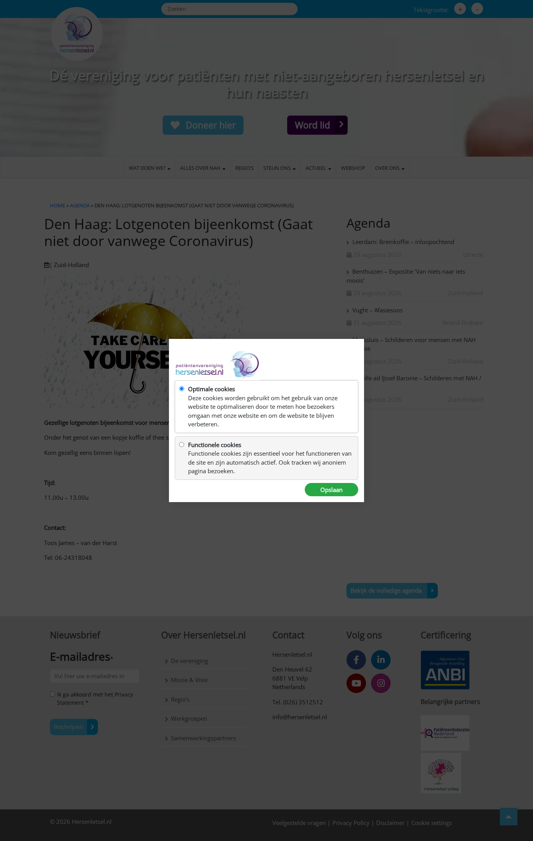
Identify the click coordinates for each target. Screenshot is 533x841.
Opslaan (331, 490)
